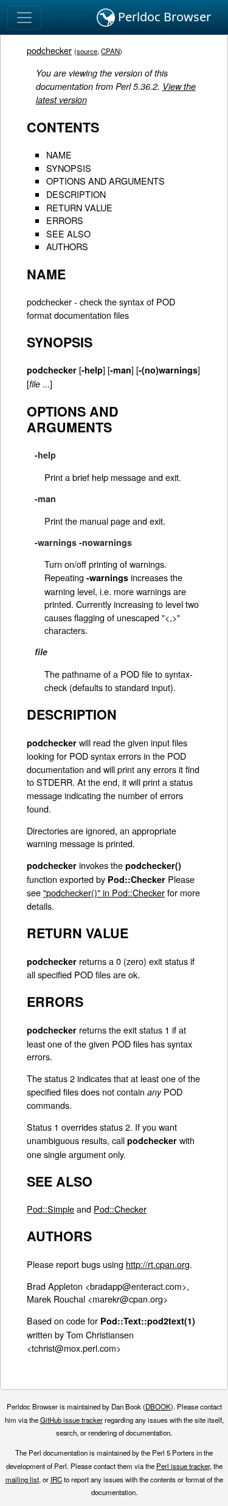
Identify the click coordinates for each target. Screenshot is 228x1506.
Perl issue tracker (183, 1466)
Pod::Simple (50, 1208)
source (87, 51)
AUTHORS (67, 246)
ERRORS (64, 220)
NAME (59, 154)
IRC (56, 1479)
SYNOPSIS (68, 168)
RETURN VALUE (79, 207)
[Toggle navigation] (24, 17)
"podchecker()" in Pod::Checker (104, 892)
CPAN (110, 51)
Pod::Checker (120, 1208)
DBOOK (158, 1406)
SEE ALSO (68, 233)
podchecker (49, 50)
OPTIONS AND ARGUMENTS (105, 180)
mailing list (22, 1479)
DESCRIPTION (76, 194)
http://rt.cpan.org (158, 1264)
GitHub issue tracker (71, 1420)
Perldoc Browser (163, 17)
